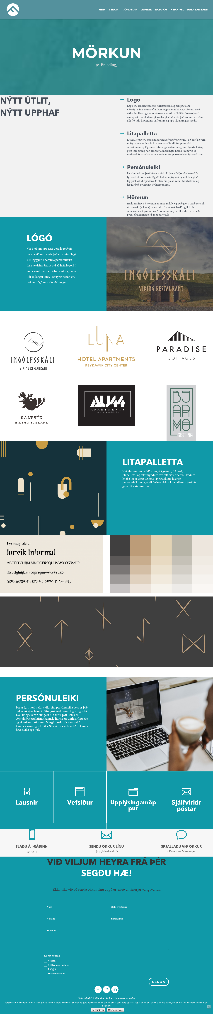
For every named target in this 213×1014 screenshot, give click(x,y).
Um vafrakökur (115, 1010)
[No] (209, 1007)
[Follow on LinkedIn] (115, 989)
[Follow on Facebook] (98, 989)
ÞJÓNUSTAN (129, 10)
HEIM (102, 10)
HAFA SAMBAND (197, 10)
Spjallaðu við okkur (181, 846)
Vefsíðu (52, 961)
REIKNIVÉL (177, 10)
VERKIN (113, 10)
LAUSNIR (146, 10)
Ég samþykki (98, 1010)
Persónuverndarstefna (125, 998)
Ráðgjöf (52, 969)
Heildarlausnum (56, 973)
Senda (158, 982)
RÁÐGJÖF (161, 10)
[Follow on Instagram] (106, 989)
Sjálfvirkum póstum (58, 965)
